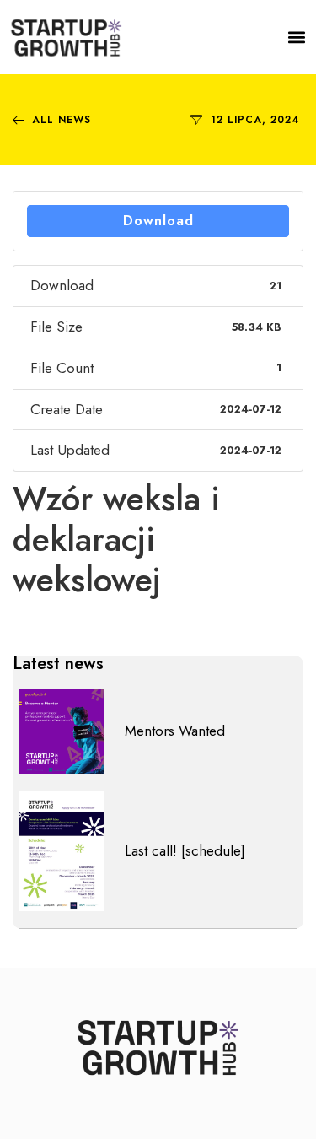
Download (158, 220)
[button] (297, 37)
